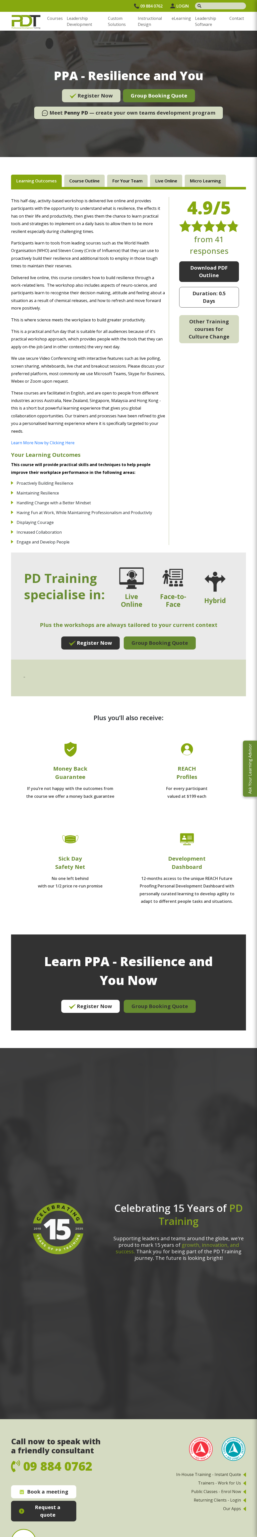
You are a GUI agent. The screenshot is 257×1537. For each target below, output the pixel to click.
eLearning (181, 18)
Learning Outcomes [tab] (36, 181)
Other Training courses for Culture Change (209, 329)
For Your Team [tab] (127, 181)
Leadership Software (205, 21)
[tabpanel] (128, 613)
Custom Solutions (117, 21)
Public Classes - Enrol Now (216, 1491)
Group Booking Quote (159, 95)
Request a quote (47, 1511)
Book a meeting (47, 1491)
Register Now (94, 95)
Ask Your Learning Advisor (250, 768)
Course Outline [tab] (84, 181)
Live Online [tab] (166, 181)
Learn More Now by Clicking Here (43, 442)
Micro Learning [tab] (205, 181)
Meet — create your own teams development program (131, 112)
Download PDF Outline (209, 271)
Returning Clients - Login (217, 1500)
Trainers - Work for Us (219, 1483)
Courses (55, 18)
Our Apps (232, 1508)
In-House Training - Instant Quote (208, 1474)
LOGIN (182, 6)
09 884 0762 (151, 6)
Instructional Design (150, 21)
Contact (236, 18)
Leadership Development (79, 21)
